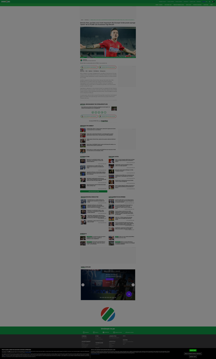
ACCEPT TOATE (193, 350)
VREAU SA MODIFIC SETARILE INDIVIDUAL (193, 353)
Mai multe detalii (28, 352)
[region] (108, 353)
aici (4, 355)
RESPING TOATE (193, 356)
